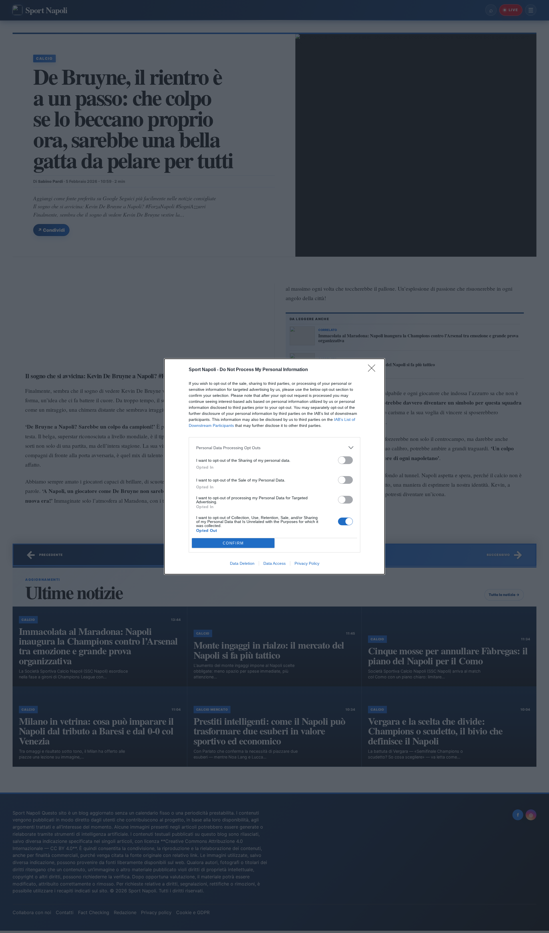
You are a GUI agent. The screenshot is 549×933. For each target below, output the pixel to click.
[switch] (345, 460)
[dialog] (274, 466)
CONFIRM (233, 543)
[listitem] (274, 448)
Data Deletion (242, 563)
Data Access (274, 563)
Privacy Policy (307, 563)
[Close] (373, 370)
